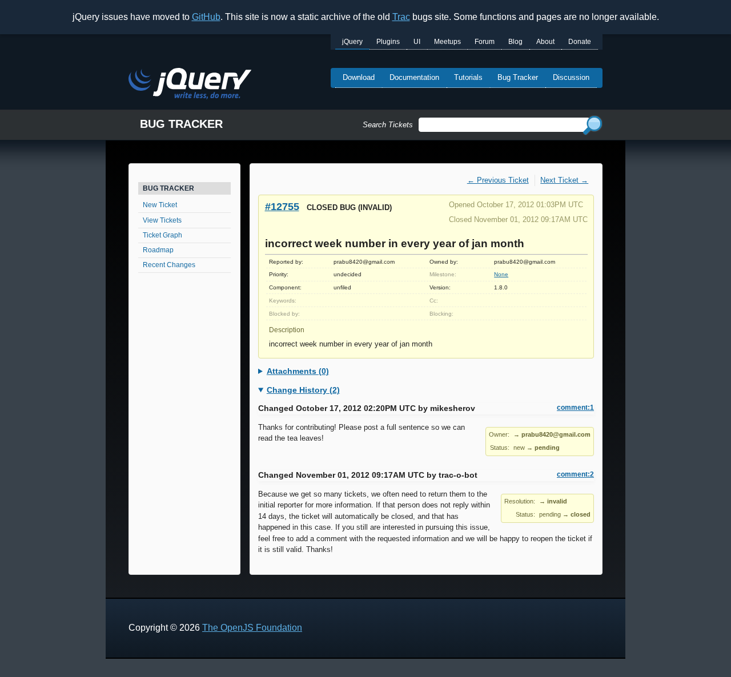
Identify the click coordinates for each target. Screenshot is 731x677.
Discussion (571, 77)
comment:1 (575, 408)
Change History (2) (303, 389)
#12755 (282, 206)
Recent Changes (169, 265)
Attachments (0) (298, 371)
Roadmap (158, 250)
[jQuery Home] (189, 85)
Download (359, 77)
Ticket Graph (162, 235)
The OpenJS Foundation (252, 627)
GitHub (206, 17)
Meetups (447, 42)
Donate (579, 42)
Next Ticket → (564, 180)
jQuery (352, 42)
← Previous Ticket (498, 180)
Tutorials (468, 77)
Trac (401, 17)
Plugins (388, 42)
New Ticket (160, 205)
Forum (485, 42)
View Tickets (162, 220)
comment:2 (575, 474)
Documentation (414, 77)
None (501, 274)
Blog (515, 42)
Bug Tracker (517, 77)
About (545, 42)
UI (416, 42)
